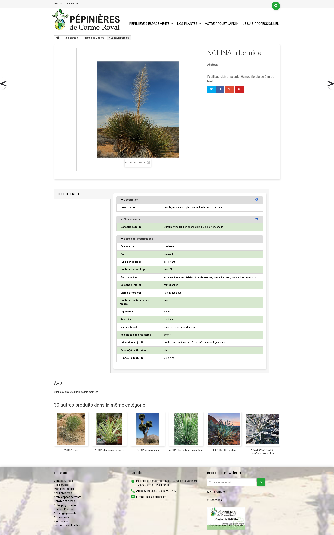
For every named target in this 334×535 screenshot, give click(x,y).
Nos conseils (131, 219)
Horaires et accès (64, 501)
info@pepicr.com (156, 496)
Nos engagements (65, 513)
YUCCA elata (71, 450)
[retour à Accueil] (57, 38)
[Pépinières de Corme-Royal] (86, 20)
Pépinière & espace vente (149, 23)
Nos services (61, 484)
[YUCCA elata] (71, 429)
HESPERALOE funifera (224, 450)
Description (130, 199)
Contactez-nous (64, 480)
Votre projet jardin (221, 23)
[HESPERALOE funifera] (224, 429)
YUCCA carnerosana (148, 450)
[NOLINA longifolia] (330, 83)
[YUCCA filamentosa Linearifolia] (186, 429)
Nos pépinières (63, 492)
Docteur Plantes (63, 509)
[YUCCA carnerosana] (147, 429)
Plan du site (61, 521)
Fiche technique (69, 194)
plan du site (72, 3)
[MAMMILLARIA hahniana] (3, 83)
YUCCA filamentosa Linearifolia (186, 450)
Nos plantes (187, 23)
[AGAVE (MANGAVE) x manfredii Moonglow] (262, 429)
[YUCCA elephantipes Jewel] (109, 429)
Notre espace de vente (67, 497)
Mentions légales (64, 488)
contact (58, 3)
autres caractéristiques (138, 238)
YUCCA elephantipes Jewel (109, 450)
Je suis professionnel (261, 23)
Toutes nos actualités (67, 525)
